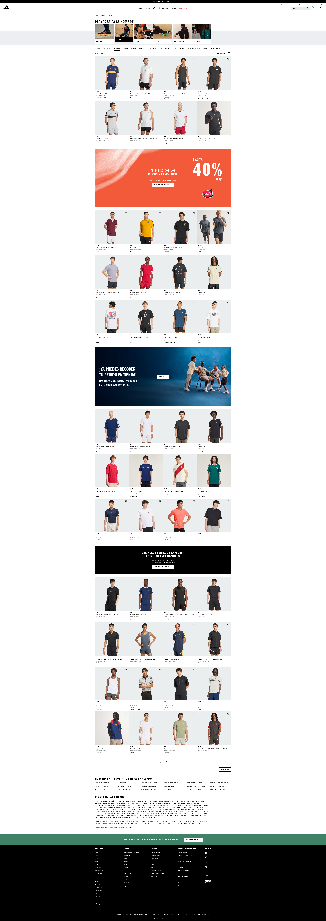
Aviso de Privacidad (204, 914)
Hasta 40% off (183, 8)
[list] (163, 49)
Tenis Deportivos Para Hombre (196, 786)
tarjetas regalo (308, 4)
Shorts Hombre (168, 789)
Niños (154, 8)
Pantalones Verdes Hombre (195, 789)
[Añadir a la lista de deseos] (126, 59)
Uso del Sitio (149, 914)
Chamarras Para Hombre (102, 782)
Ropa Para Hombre (169, 786)
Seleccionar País (193, 914)
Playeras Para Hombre (102, 786)
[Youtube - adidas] (218, 876)
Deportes (173, 8)
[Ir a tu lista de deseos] (316, 8)
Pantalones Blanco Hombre (149, 786)
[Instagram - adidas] (218, 857)
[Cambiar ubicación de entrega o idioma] (321, 4)
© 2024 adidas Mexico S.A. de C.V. (163, 918)
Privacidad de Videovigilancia (181, 914)
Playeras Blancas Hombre (217, 789)
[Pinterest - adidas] (218, 866)
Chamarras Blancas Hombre (218, 786)
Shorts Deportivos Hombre (194, 782)
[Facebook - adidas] (218, 853)
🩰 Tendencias (163, 8)
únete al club (315, 4)
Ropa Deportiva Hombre (171, 782)
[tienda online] (6, 7)
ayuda (290, 4)
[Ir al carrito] (321, 8)
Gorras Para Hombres (124, 786)
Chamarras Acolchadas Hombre (219, 782)
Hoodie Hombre (122, 782)
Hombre (147, 8)
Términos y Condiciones (139, 914)
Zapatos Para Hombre (124, 789)
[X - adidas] (218, 862)
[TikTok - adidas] (218, 871)
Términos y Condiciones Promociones (163, 914)
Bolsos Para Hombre (101, 789)
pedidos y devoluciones (298, 4)
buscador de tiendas (282, 4)
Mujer (140, 8)
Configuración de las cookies (124, 914)
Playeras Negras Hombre (148, 789)
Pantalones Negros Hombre (149, 782)
